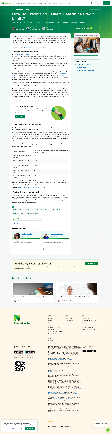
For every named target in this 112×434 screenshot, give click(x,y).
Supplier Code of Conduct (89, 320)
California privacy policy (89, 325)
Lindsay (27, 234)
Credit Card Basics (18, 213)
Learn (27, 9)
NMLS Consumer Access (54, 359)
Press (49, 336)
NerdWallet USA (55, 426)
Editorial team (52, 333)
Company (51, 318)
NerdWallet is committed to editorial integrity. (86, 55)
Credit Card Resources (32, 213)
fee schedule (63, 393)
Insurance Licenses (71, 368)
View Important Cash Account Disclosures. (62, 398)
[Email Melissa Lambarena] (54, 236)
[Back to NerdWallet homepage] (13, 9)
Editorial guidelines (53, 329)
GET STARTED (91, 263)
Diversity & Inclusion (54, 327)
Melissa (57, 234)
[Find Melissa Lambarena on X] (52, 236)
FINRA (76, 388)
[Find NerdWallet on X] (84, 351)
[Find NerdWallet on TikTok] (95, 351)
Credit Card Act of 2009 (22, 55)
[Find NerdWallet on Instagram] (89, 351)
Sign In (97, 3)
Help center (68, 318)
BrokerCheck (76, 393)
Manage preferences (17, 428)
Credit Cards (19, 9)
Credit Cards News (18, 209)
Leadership (51, 320)
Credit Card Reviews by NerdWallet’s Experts (38, 209)
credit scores (30, 136)
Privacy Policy (51, 392)
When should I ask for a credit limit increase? (31, 101)
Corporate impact (53, 325)
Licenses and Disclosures (66, 359)
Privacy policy (86, 322)
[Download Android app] (30, 352)
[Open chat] (108, 430)
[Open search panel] (91, 3)
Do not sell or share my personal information (88, 330)
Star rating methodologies (55, 331)
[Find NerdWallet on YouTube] (86, 351)
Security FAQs (69, 320)
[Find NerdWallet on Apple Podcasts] (92, 351)
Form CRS (64, 391)
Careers (50, 322)
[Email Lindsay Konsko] (23, 236)
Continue (30, 428)
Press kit (50, 338)
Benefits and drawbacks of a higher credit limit (32, 187)
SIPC (79, 388)
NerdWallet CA (67, 426)
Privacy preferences (87, 327)
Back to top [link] (17, 224)
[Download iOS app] (18, 352)
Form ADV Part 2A (71, 391)
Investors (50, 340)
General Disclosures (55, 393)
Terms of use (85, 318)
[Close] (110, 421)
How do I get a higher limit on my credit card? (32, 47)
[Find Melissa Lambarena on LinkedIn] (57, 236)
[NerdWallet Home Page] (8, 3)
